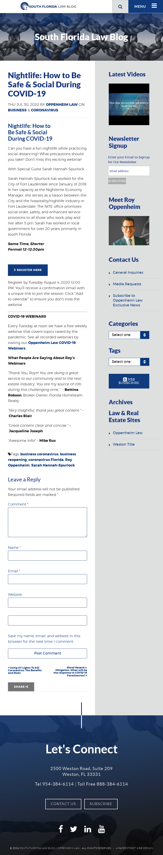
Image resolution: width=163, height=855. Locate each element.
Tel (54, 784)
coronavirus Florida (46, 460)
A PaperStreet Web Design (134, 848)
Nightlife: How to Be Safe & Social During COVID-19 (30, 132)
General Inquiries (128, 273)
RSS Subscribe (129, 381)
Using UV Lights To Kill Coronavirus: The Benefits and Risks (25, 670)
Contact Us (63, 804)
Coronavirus (44, 110)
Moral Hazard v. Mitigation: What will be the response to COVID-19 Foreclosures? (70, 671)
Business (17, 110)
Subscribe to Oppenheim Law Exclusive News (128, 300)
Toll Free (102, 784)
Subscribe (101, 804)
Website (15, 595)
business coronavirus (39, 454)
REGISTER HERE (29, 270)
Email (14, 571)
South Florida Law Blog (37, 848)
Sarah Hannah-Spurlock (53, 465)
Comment (18, 504)
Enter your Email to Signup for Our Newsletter (129, 160)
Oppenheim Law (62, 105)
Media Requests (127, 284)
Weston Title (124, 444)
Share (20, 687)
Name (14, 548)
